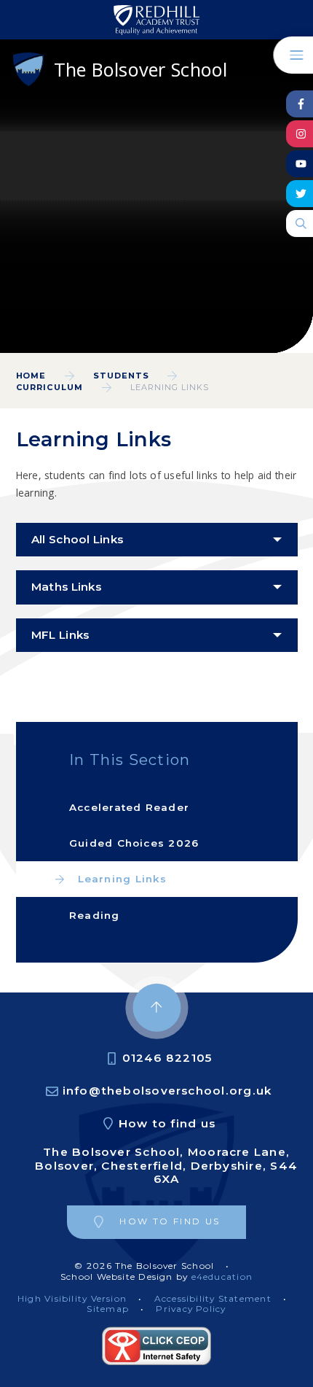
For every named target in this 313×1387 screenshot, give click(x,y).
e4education (222, 1276)
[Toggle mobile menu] (293, 55)
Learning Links (169, 387)
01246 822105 (167, 1058)
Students (121, 375)
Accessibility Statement (213, 1298)
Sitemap (108, 1308)
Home (31, 375)
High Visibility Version (72, 1298)
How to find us (167, 1123)
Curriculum (50, 387)
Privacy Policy (191, 1308)
